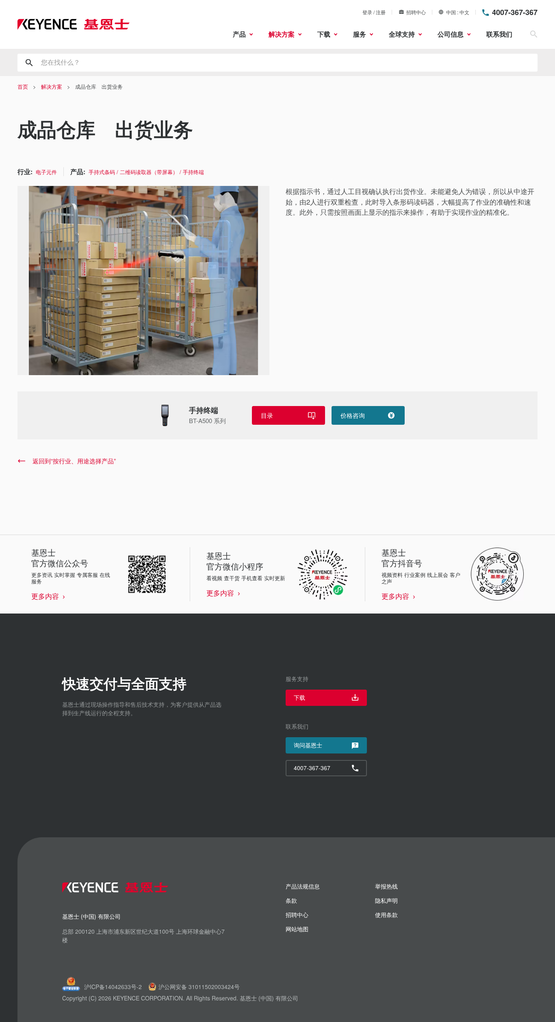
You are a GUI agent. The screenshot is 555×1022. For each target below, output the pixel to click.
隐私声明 (386, 900)
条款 (291, 900)
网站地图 (297, 929)
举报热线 (386, 886)
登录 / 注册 (374, 12)
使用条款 (386, 915)
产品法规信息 (303, 886)
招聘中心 (416, 12)
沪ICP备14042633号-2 (113, 987)
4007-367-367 (515, 12)
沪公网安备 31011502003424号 (199, 987)
